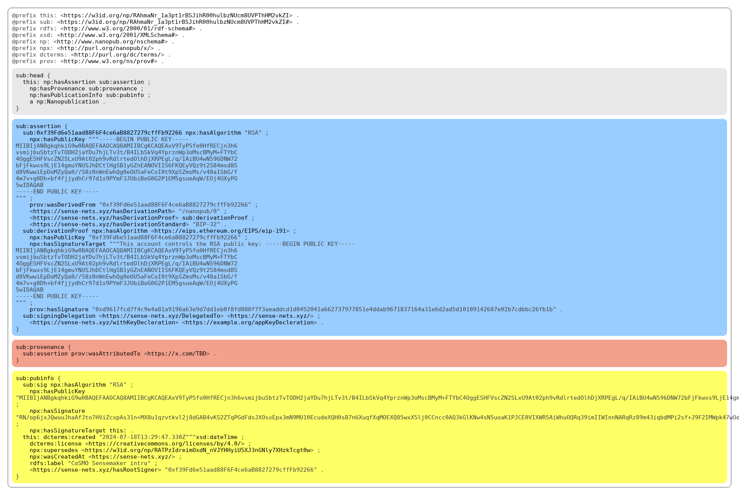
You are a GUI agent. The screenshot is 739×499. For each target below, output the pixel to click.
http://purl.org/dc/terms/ (117, 54)
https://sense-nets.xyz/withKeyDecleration (104, 322)
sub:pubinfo (125, 95)
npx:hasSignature (57, 410)
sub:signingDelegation (59, 315)
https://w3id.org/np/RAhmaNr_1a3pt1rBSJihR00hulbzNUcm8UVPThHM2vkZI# (174, 21)
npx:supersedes (54, 450)
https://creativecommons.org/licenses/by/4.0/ (165, 443)
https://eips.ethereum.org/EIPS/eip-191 (220, 230)
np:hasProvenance (57, 88)
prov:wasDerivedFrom (62, 204)
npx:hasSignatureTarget (68, 243)
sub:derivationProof (215, 217)
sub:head (29, 75)
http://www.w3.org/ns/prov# (109, 61)
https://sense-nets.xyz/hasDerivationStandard (109, 224)
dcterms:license (56, 443)
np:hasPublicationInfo (66, 95)
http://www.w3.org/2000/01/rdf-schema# (128, 28)
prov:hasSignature (59, 309)
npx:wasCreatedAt (57, 456)
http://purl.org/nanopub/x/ (105, 48)
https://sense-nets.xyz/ (270, 315)
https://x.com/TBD (176, 353)
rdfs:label (47, 463)
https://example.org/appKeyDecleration (250, 322)
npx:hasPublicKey (57, 139)
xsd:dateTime (216, 437)
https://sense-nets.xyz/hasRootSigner (95, 469)
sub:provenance (113, 88)
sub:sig (35, 384)
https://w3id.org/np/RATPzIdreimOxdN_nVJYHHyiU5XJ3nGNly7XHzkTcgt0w (197, 450)
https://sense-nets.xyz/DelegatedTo (161, 315)
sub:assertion (121, 81)
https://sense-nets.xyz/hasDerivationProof (104, 217)
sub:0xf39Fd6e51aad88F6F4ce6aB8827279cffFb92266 (102, 132)
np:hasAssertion (69, 81)
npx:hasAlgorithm (213, 132)
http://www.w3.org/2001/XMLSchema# (117, 35)
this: (31, 81)
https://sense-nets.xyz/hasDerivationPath (102, 211)
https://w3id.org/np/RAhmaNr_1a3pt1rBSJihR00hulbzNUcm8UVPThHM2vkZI (176, 15)
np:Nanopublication (68, 101)
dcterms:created (69, 437)
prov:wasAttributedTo (105, 353)
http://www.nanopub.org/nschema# (110, 41)
